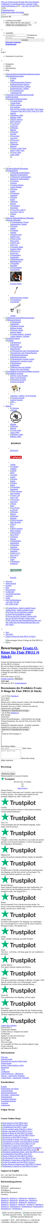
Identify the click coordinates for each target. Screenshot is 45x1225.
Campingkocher (16, 93)
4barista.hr (33, 1200)
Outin (12, 80)
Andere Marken (16, 187)
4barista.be (14, 1202)
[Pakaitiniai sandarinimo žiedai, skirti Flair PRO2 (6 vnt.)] (22, 1152)
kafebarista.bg (27, 1206)
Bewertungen (34, 2)
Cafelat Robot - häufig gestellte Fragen (20, 610)
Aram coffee (14, 155)
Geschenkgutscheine (17, 4)
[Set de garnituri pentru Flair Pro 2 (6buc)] (16, 1129)
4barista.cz (14, 1198)
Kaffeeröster (14, 345)
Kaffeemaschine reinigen (19, 298)
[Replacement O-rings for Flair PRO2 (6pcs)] (18, 1135)
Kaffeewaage (15, 237)
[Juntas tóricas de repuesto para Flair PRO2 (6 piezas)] (21, 1164)
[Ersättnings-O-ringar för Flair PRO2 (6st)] (17, 1146)
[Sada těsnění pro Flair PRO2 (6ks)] (14, 1125)
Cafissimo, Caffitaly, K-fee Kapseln (23, 396)
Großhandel (5, 4)
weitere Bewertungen (8, 1025)
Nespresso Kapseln (17, 382)
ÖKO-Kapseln (15, 522)
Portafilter (13, 266)
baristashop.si (17, 1209)
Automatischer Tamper (18, 224)
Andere (13, 316)
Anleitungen (5, 1105)
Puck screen (14, 241)
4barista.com (23, 1200)
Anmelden (24, 40)
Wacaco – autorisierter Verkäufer (13, 1076)
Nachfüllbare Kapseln (31, 371)
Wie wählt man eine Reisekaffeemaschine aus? (22, 622)
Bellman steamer (16, 328)
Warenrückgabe (6, 1059)
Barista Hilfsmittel (27, 218)
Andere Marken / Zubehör (19, 336)
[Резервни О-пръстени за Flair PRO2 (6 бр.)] (18, 1160)
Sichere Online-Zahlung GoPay (12, 1065)
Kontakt (22, 2)
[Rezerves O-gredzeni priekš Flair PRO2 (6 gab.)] (38, 1150)
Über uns (4, 2)
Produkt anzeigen (7, 679)
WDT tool (14, 245)
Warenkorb (18, 679)
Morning (13, 146)
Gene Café (14, 498)
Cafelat (12, 464)
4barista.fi (13, 1204)
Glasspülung (14, 302)
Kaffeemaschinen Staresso (19, 84)
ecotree (12, 477)
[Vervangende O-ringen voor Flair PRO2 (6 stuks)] (20, 1139)
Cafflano (13, 469)
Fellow (12, 199)
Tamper (13, 228)
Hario (12, 216)
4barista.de (14, 1200)
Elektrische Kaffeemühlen (19, 179)
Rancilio (13, 134)
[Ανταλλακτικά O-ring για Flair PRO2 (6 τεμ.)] (18, 1158)
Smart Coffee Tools (17, 150)
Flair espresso (15, 107)
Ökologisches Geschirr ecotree (21, 361)
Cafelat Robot (15, 103)
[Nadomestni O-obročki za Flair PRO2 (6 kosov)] (19, 1166)
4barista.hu (23, 1198)
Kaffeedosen (14, 365)
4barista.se (32, 1202)
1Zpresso (13, 183)
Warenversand (13, 2)
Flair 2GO (35, 111)
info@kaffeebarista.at (9, 6)
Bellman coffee (15, 117)
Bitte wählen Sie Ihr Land (15, 23)
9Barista (13, 130)
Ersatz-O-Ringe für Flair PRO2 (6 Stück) (21, 636)
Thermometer (15, 270)
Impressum (5, 1067)
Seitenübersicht (6, 1097)
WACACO (14, 555)
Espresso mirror (16, 284)
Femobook (14, 208)
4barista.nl (4, 1202)
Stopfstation (14, 257)
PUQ (12, 526)
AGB (3, 1069)
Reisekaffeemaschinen (32, 74)
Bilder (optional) (7, 760)
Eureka (12, 191)
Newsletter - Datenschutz (10, 1095)
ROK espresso (15, 122)
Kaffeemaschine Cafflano (19, 89)
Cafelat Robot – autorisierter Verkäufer (15, 1078)
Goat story (14, 138)
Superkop (13, 547)
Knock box (14, 253)
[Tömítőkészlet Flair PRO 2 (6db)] (14, 1127)
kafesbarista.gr (15, 1206)
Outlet (35, 4)
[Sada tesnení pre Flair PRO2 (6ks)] (14, 1123)
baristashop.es (6, 1209)
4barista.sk (15, 713)
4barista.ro (32, 1198)
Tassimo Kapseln (16, 400)
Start (7, 632)
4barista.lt (30, 1204)
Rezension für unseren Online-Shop (14, 1061)
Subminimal (14, 324)
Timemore (14, 195)
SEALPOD (14, 535)
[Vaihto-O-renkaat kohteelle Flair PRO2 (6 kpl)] (19, 1150)
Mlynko (13, 204)
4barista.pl (14, 696)
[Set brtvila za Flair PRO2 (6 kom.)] (14, 1137)
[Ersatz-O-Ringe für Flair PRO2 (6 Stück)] (17, 1133)
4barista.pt (4, 1204)
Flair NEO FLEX (24, 111)
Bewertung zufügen (8, 774)
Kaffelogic (14, 564)
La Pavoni (14, 126)
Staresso (13, 539)
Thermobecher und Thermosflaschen (23, 353)
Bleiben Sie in (16, 25)
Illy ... (12, 404)
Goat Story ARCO (17, 212)
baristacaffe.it (38, 1206)
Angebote (29, 4)
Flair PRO (30, 109)
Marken (8, 406)
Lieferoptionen (20, 683)
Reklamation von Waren (10, 1089)
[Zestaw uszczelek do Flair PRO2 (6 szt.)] (16, 1131)
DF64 (12, 473)
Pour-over (13, 142)
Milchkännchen (15, 261)
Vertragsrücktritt (7, 1091)
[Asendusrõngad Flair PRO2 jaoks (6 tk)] (16, 1154)
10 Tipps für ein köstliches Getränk (18, 614)
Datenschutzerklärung (9, 1093)
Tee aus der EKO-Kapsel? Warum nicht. (20, 618)
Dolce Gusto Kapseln (18, 378)
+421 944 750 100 (28, 6)
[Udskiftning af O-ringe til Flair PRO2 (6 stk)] (18, 1144)
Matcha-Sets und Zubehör (19, 369)
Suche (26, 14)
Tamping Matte (15, 249)
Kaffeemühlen (23, 169)
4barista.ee (39, 1204)
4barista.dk (23, 1202)
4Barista (13, 424)
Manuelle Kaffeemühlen (19, 175)
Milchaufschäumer (27, 318)
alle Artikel (10, 625)
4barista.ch (5, 1206)
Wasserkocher (15, 349)
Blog (27, 2)
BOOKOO (14, 451)
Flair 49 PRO (21, 109)
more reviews (22, 788)
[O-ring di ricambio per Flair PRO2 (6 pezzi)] (18, 1162)
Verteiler (13, 232)
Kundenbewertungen (8, 1099)
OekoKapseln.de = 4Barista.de (12, 1074)
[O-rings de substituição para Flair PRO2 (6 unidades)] (21, 1148)
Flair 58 (13, 109)
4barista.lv (22, 1204)
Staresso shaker (15, 332)
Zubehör (17, 338)
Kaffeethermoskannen (18, 357)
